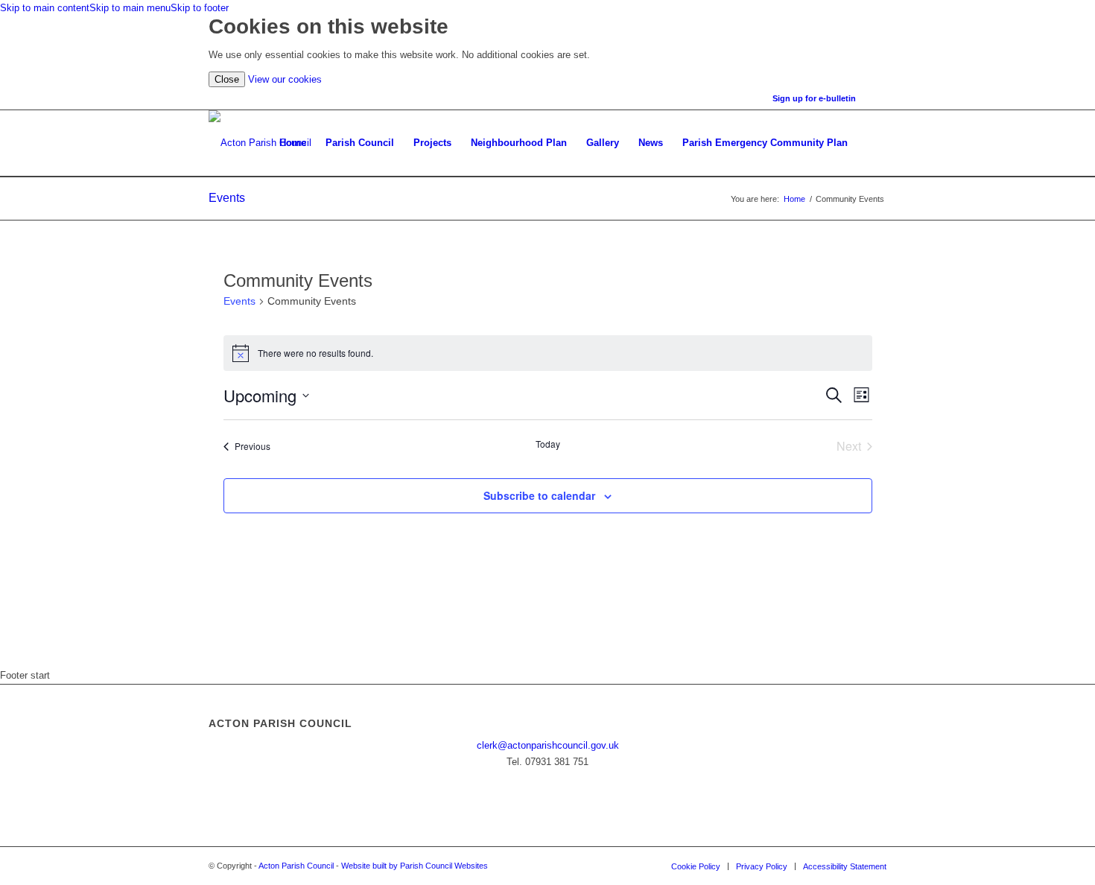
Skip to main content (44, 7)
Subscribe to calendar (539, 495)
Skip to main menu (130, 7)
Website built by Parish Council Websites (414, 865)
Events (227, 197)
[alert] (547, 353)
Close (227, 79)
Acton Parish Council (296, 865)
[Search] (871, 143)
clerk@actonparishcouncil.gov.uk (548, 745)
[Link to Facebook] (875, 98)
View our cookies (285, 79)
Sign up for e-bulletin (814, 98)
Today (548, 444)
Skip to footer (200, 7)
